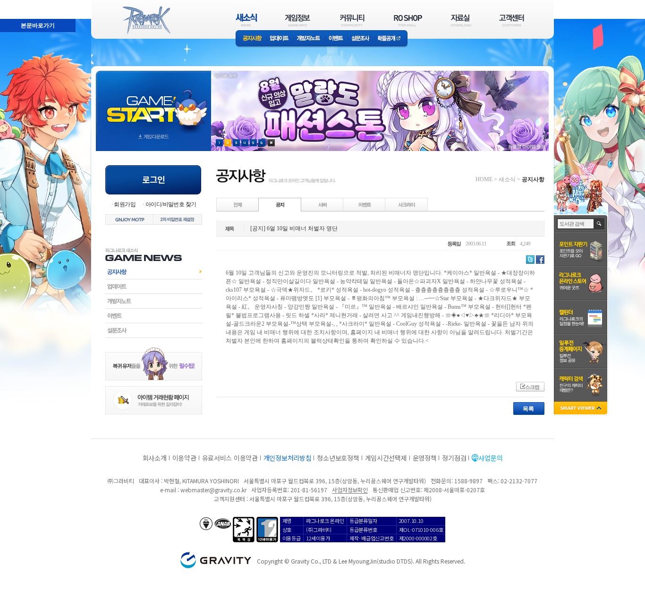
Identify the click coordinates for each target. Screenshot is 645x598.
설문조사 (360, 39)
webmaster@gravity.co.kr (213, 490)
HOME (483, 179)
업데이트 (279, 39)
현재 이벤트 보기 (271, 142)
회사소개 (155, 458)
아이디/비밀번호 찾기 (170, 204)
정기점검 (454, 458)
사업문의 (490, 458)
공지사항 (251, 39)
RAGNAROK (146, 20)
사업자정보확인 (349, 490)
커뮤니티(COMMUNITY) (352, 20)
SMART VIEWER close (581, 409)
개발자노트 (308, 39)
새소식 (507, 179)
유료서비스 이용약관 (230, 458)
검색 (599, 223)
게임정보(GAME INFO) (298, 20)
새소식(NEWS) (246, 20)
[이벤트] (364, 204)
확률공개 (390, 39)
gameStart (153, 102)
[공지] (280, 204)
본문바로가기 (17, 4)
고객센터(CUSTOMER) (512, 20)
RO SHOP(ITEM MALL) (408, 20)
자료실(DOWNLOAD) (460, 20)
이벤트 (335, 39)
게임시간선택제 (386, 458)
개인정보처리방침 (287, 458)
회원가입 (125, 204)
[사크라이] (406, 204)
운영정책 (425, 458)
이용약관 (184, 458)
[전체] (238, 204)
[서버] (322, 204)
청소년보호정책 (338, 458)
